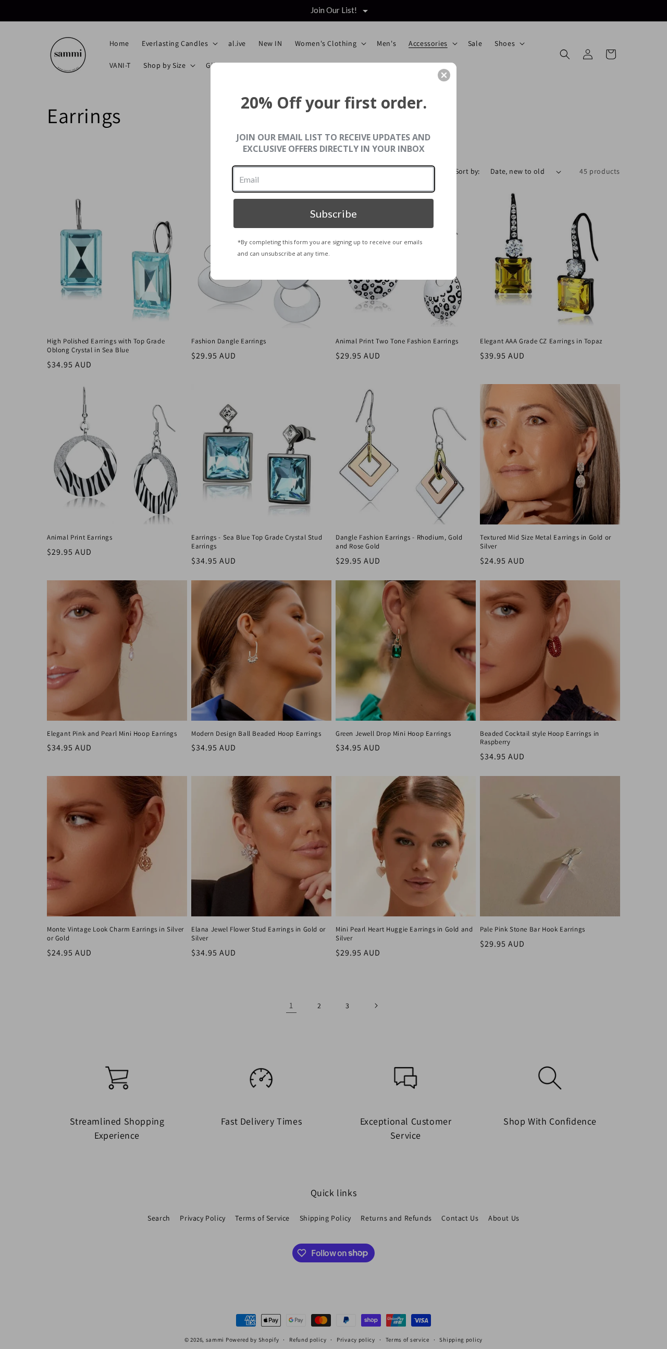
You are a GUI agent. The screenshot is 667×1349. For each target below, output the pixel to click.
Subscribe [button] (333, 213)
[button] (444, 75)
